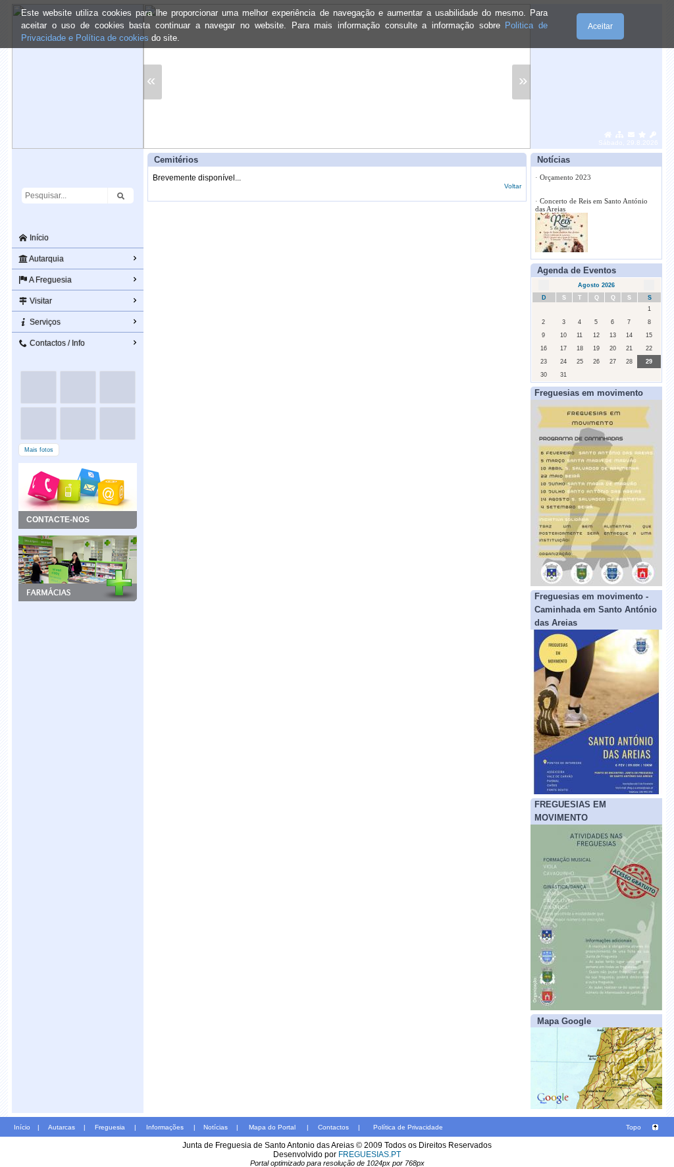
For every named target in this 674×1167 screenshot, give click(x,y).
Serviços (44, 322)
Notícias (215, 1127)
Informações (165, 1127)
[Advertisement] (77, 667)
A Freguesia (50, 280)
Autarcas (61, 1127)
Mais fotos (38, 450)
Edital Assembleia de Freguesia (586, 235)
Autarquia (46, 258)
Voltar (512, 186)
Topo (633, 1127)
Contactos (333, 1127)
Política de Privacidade (408, 1127)
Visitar (40, 301)
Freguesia (110, 1127)
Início (38, 237)
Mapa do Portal (272, 1127)
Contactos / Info (56, 343)
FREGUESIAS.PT (369, 1154)
